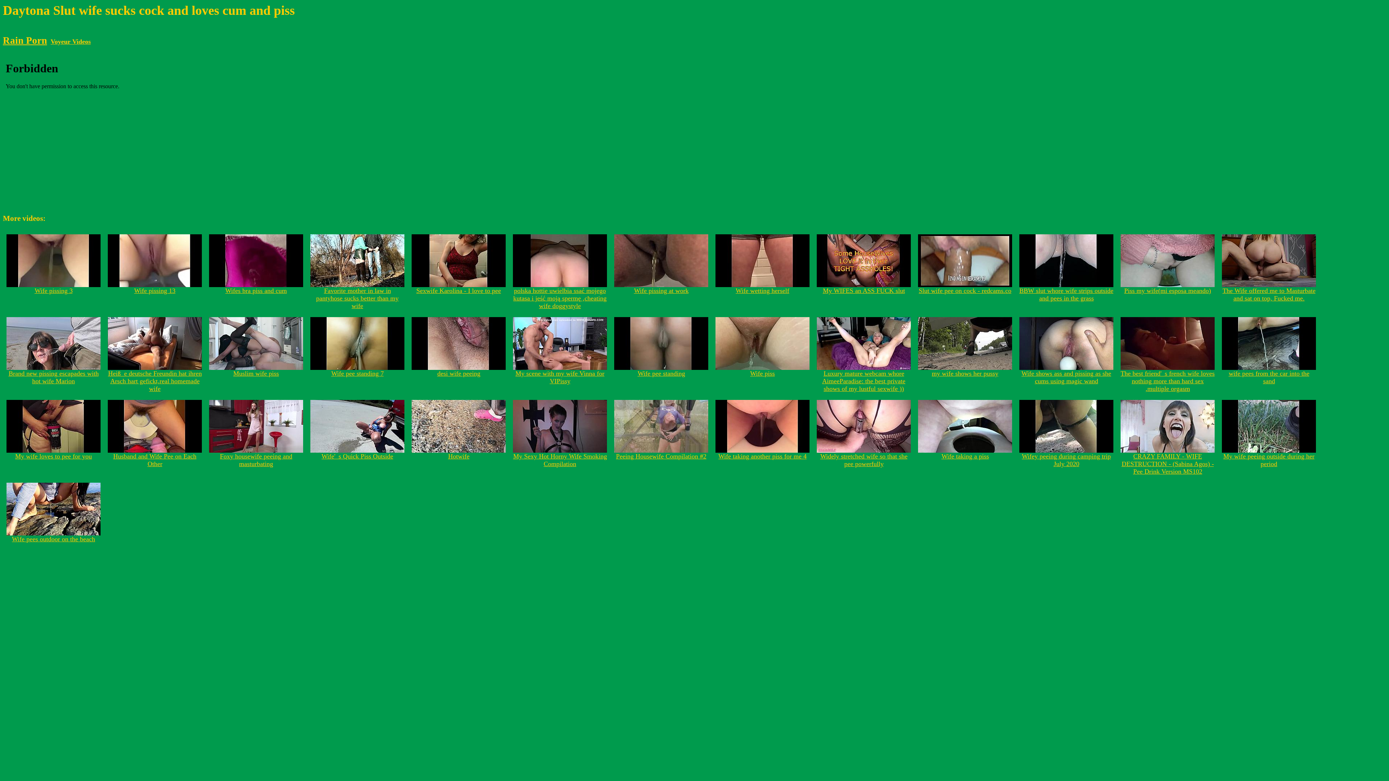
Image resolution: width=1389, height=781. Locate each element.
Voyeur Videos (71, 41)
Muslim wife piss (256, 373)
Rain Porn (25, 40)
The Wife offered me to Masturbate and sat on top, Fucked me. (1269, 294)
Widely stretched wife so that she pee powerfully (864, 460)
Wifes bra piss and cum (256, 290)
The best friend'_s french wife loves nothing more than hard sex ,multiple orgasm (1168, 381)
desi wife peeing (458, 373)
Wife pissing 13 (154, 290)
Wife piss (762, 373)
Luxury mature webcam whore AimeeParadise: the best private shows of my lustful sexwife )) (863, 381)
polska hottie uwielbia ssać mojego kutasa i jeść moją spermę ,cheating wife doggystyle (560, 298)
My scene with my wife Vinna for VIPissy (559, 377)
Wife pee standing (661, 373)
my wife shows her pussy (965, 373)
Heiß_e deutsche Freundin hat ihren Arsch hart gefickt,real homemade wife (155, 381)
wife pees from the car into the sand (1269, 377)
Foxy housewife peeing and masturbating (256, 460)
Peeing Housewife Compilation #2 (661, 456)
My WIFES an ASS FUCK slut (864, 290)
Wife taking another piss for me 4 (762, 456)
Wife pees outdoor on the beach (53, 539)
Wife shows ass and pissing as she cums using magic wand (1066, 377)
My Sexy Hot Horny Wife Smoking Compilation (560, 460)
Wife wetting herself (762, 290)
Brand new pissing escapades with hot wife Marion (54, 377)
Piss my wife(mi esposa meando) (1167, 290)
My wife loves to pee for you (53, 456)
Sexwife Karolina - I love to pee (458, 290)
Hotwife (459, 456)
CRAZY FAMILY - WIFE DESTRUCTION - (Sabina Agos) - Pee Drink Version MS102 (1168, 464)
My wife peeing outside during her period (1268, 460)
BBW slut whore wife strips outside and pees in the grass (1066, 294)
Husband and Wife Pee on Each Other (154, 460)
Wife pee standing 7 (357, 373)
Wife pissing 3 (54, 290)
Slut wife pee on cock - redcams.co (965, 290)
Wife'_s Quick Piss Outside (357, 456)
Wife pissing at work (661, 290)
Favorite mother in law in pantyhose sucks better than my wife (357, 298)
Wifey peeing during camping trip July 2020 (1066, 460)
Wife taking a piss (965, 456)
